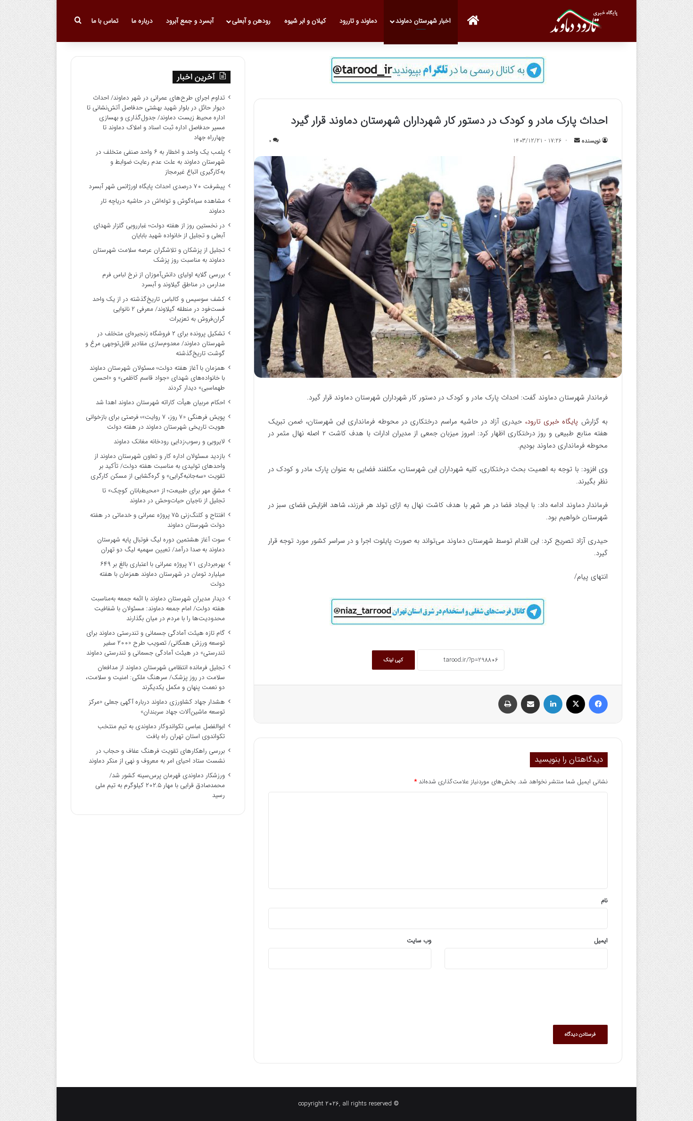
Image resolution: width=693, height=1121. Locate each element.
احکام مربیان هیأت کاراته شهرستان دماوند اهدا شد (160, 402)
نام (604, 900)
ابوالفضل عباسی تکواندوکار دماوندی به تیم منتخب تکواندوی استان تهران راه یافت (161, 731)
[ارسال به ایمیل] (577, 140)
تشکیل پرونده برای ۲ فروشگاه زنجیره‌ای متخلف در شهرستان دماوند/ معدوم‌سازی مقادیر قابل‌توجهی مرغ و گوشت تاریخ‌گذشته (155, 343)
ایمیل (601, 941)
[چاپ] (507, 704)
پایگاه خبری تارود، (551, 421)
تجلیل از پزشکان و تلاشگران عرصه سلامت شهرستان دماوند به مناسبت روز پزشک (159, 255)
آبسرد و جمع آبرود (190, 21)
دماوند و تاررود (358, 21)
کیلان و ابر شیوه (305, 21)
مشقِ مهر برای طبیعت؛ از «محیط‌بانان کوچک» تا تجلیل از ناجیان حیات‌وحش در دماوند (163, 496)
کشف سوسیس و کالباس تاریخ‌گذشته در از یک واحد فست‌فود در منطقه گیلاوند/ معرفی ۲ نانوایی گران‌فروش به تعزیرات (158, 309)
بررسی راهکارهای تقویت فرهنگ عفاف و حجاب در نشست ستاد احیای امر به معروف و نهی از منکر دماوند (157, 756)
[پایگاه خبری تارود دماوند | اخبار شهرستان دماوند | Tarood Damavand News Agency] (586, 21)
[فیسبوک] (598, 704)
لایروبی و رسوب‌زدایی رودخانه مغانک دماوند (169, 442)
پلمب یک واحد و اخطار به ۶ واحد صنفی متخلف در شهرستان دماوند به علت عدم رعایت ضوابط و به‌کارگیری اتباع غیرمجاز (160, 162)
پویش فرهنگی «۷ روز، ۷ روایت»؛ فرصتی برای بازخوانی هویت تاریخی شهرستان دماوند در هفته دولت (155, 422)
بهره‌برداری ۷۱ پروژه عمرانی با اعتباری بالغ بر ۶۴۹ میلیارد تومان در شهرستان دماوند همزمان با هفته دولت (162, 574)
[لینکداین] (553, 704)
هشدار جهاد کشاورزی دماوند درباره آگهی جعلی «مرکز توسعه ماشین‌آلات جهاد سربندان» (157, 707)
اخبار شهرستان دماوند (423, 21)
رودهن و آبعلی (251, 21)
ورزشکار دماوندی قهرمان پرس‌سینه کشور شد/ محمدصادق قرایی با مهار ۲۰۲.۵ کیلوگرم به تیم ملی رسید (160, 785)
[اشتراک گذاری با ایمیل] (530, 704)
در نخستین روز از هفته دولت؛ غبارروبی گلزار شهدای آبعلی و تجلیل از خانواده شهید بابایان (159, 231)
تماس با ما (104, 21)
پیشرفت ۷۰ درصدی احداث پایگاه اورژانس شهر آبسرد (157, 186)
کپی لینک (393, 660)
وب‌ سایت (419, 941)
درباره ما (142, 21)
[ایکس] (575, 704)
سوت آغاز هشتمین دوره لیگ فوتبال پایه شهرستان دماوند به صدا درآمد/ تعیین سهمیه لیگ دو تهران (161, 545)
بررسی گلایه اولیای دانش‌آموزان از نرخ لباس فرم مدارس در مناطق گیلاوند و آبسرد (163, 280)
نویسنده (591, 140)
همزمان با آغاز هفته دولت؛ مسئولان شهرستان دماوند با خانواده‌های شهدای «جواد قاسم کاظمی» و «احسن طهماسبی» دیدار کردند (157, 378)
